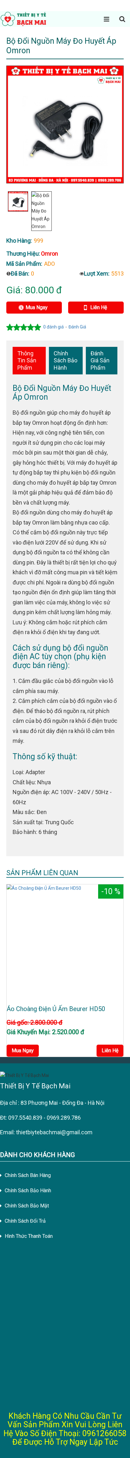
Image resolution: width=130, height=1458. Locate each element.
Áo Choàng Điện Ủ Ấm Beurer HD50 (56, 1009)
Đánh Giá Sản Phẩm (100, 360)
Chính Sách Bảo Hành (65, 360)
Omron (49, 253)
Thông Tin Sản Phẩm (26, 360)
